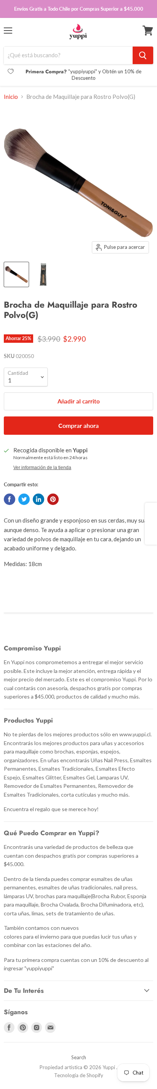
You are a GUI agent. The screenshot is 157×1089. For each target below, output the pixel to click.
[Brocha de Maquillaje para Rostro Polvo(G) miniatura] (43, 274)
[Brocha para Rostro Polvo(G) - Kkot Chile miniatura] (16, 274)
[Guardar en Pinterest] (53, 499)
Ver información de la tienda (42, 467)
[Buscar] (143, 55)
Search (78, 1057)
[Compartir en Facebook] (9, 499)
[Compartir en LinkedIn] (38, 499)
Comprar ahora (78, 425)
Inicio (11, 97)
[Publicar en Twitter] (24, 499)
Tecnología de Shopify (78, 1075)
